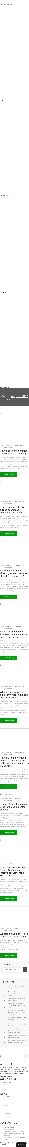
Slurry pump (8, 49)
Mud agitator (8, 39)
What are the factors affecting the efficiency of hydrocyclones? (17, 1041)
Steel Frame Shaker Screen (12, 82)
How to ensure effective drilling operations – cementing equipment (12, 510)
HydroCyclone (9, 84)
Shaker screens (9, 80)
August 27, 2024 (19, 501)
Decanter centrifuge (10, 25)
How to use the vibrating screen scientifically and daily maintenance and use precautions (14, 761)
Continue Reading (9, 474)
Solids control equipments (12, 14)
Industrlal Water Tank (11, 66)
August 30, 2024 (19, 445)
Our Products (9, 12)
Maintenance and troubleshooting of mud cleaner (17, 1025)
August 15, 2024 (19, 686)
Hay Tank (7, 70)
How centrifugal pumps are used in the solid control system (14, 807)
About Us (7, 92)
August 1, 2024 (19, 928)
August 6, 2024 (19, 862)
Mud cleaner (8, 18)
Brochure (7, 95)
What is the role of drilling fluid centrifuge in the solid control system (14, 695)
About (7, 90)
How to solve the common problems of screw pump (13, 452)
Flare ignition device (10, 35)
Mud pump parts (9, 78)
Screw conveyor (9, 45)
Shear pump (8, 37)
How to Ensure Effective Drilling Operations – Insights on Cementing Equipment (12, 871)
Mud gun (7, 43)
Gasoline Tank (9, 74)
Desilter (7, 21)
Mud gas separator (10, 33)
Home (7, 8)
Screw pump (8, 47)
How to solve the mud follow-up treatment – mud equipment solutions (14, 634)
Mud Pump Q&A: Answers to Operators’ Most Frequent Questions (15, 993)
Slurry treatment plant (11, 57)
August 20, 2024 (19, 626)
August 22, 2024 (19, 565)
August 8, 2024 (19, 798)
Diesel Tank (8, 72)
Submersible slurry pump (12, 41)
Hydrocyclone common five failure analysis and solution (17, 1036)
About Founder (9, 93)
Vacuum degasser (10, 23)
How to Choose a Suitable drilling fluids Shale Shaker (17, 999)
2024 (14, 399)
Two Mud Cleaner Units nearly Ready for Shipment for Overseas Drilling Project (17, 1012)
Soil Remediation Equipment (13, 60)
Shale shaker (8, 16)
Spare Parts (8, 86)
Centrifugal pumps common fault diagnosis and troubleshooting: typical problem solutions (17, 1019)
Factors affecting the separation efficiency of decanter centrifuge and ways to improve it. (16, 1030)
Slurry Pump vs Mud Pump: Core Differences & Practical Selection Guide (16, 1005)
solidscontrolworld (6, 445)
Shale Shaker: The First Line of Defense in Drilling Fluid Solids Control (16, 987)
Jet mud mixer (9, 31)
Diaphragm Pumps (10, 51)
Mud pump (8, 76)
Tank (6, 62)
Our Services (8, 10)
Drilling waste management (12, 58)
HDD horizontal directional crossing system (15, 54)
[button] (14, 101)
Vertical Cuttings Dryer (11, 27)
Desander (8, 20)
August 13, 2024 (19, 752)
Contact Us (8, 97)
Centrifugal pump (10, 29)
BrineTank (8, 68)
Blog (6, 88)
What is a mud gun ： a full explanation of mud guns (14, 935)
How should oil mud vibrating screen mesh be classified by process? (13, 573)
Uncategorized (8, 447)
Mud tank (7, 64)
